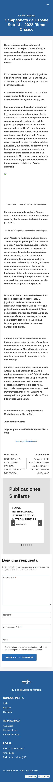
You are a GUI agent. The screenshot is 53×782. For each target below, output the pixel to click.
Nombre (7, 615)
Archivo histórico (26, 16)
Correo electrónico (13, 627)
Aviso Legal (8, 753)
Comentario (9, 577)
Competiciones (10, 730)
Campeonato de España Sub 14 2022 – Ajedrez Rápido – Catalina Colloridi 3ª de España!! (39, 464)
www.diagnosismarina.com (26, 441)
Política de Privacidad (13, 748)
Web (5, 640)
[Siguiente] (40, 523)
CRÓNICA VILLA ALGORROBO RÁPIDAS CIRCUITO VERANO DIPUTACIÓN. (14, 464)
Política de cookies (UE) (14, 757)
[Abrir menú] (47, 5)
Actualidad (8, 726)
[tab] (21, 545)
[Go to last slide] (13, 523)
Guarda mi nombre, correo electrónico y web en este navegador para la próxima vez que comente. (27, 648)
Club (5, 703)
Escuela (7, 707)
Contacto (7, 712)
